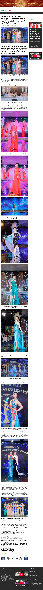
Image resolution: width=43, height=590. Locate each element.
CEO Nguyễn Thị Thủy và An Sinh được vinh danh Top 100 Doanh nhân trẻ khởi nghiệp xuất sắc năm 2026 (35, 574)
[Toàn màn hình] (40, 58)
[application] (35, 56)
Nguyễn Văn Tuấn (12, 25)
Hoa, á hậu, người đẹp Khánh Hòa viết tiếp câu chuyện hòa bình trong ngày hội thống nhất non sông (35, 578)
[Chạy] (30, 58)
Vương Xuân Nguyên (21, 84)
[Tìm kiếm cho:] (35, 19)
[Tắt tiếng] (38, 58)
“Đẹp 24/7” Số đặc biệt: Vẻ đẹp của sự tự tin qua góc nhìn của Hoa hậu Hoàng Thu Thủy (35, 584)
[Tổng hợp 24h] (21, 6)
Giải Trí (17, 25)
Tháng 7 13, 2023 (5, 25)
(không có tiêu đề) (32, 571)
